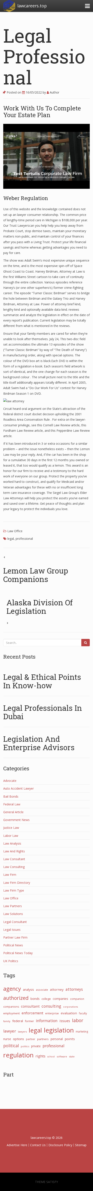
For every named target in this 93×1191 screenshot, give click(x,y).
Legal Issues (12, 930)
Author (54, 92)
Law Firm (9, 875)
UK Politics (10, 961)
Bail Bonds (10, 796)
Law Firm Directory (16, 883)
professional (24, 539)
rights (40, 1056)
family (6, 1021)
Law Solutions (13, 914)
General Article (13, 812)
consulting (51, 1006)
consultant (30, 1006)
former (29, 1021)
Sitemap (81, 1145)
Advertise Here (17, 1145)
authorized (16, 997)
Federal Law (11, 804)
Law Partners (12, 906)
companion (77, 998)
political (11, 1046)
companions (11, 1006)
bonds (35, 998)
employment (11, 1013)
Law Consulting (14, 867)
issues (64, 1020)
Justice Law (11, 828)
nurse (7, 1039)
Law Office (14, 531)
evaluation (69, 1013)
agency (12, 988)
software (62, 1056)
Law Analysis (12, 843)
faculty (83, 1013)
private (36, 1046)
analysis (28, 989)
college (46, 999)
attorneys (74, 989)
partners (43, 1039)
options (18, 1039)
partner (30, 1039)
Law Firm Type (13, 890)
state (72, 1056)
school (51, 1056)
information (47, 1020)
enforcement (32, 1012)
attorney (57, 989)
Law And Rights (14, 851)
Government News (16, 820)
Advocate (9, 781)
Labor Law (10, 836)
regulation (18, 1055)
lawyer (9, 1031)
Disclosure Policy (60, 1145)
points (70, 1039)
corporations (70, 1006)
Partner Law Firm (15, 937)
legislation (59, 1030)
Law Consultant (14, 859)
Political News (13, 945)
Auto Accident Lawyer (18, 788)
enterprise (52, 1013)
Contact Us (38, 1145)
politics (25, 1046)
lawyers (22, 1031)
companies (60, 999)
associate (42, 989)
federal (17, 1021)
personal (57, 1039)
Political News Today (18, 953)
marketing (82, 1031)
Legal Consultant (15, 922)
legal (10, 539)
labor (77, 1020)
